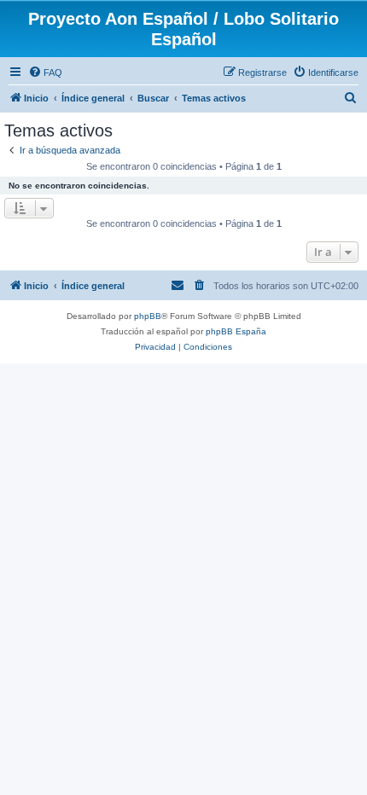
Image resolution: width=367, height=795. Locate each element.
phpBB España (236, 331)
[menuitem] (45, 72)
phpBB (147, 316)
